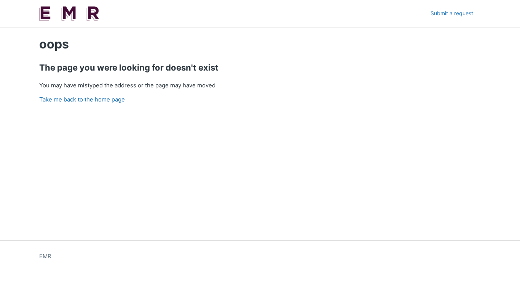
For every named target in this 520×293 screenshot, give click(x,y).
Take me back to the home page (82, 99)
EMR (45, 256)
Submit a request (452, 13)
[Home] (69, 13)
